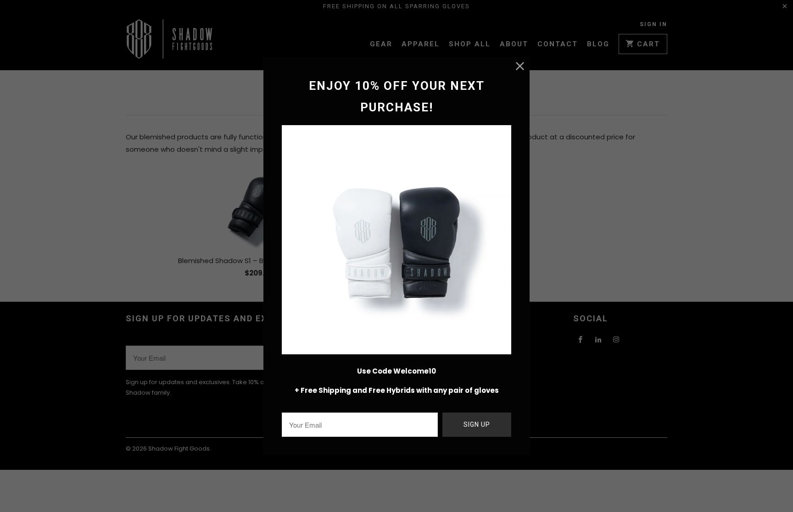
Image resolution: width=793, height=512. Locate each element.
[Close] (520, 66)
